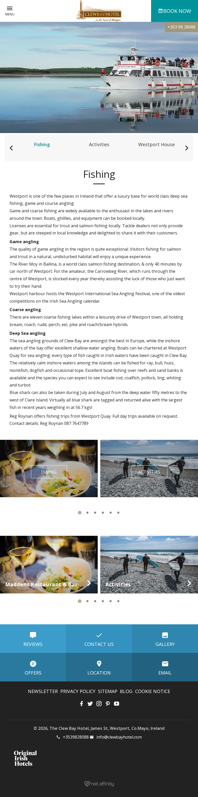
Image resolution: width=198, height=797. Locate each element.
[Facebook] (81, 703)
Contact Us (99, 644)
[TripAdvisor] (116, 703)
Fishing (42, 144)
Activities (99, 144)
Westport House (156, 144)
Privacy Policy (77, 691)
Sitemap (107, 691)
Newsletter (43, 691)
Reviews (33, 644)
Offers (33, 673)
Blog (126, 691)
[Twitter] (90, 703)
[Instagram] (99, 703)
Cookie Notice (152, 691)
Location (99, 673)
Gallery (165, 644)
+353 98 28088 (181, 27)
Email (165, 673)
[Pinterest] (108, 703)
